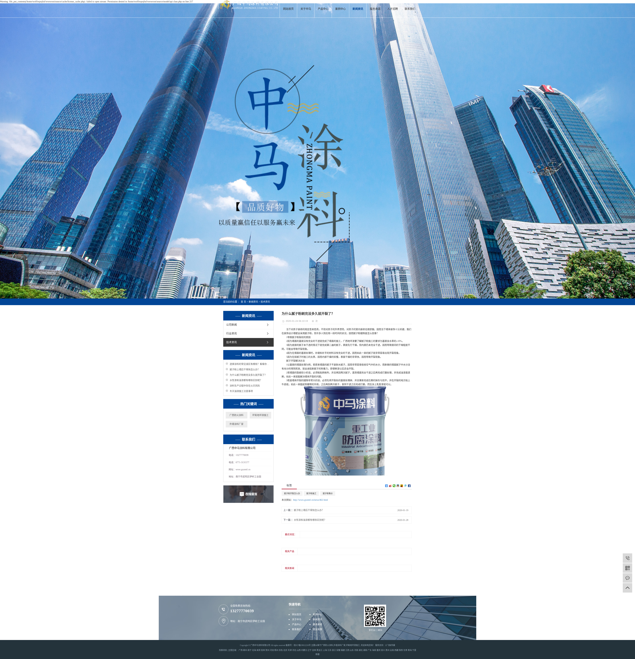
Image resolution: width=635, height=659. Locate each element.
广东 (370, 650)
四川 (383, 650)
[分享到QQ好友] (398, 485)
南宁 (250, 650)
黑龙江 (319, 650)
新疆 (317, 654)
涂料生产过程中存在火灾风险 (245, 385)
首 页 (243, 301)
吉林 (314, 650)
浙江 (334, 650)
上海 (325, 650)
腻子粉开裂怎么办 (292, 493)
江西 (347, 650)
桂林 (263, 650)
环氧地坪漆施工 (260, 415)
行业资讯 (231, 333)
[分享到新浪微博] (390, 485)
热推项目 (223, 650)
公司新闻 (231, 324)
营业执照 (317, 629)
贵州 (387, 650)
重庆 (379, 650)
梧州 (276, 650)
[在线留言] (627, 578)
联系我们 (410, 8)
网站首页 (288, 8)
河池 (272, 650)
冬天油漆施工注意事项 (241, 391)
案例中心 (340, 8)
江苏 (329, 650)
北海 (254, 650)
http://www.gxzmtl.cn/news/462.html (310, 500)
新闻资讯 (358, 8)
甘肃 (405, 650)
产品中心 (323, 8)
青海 (410, 650)
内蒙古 (304, 650)
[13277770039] (627, 558)
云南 (392, 650)
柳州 (245, 650)
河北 (294, 650)
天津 (290, 650)
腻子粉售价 (328, 493)
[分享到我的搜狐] (401, 485)
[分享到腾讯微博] (405, 485)
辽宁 (310, 650)
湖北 (361, 650)
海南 (374, 650)
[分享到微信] (394, 485)
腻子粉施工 (311, 493)
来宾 (258, 650)
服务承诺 (375, 8)
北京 (285, 650)
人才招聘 (392, 8)
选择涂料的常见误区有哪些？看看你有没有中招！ (250, 364)
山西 (299, 650)
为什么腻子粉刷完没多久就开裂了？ (248, 375)
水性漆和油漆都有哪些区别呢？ (246, 380)
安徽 (338, 650)
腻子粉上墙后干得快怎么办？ (245, 369)
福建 (343, 650)
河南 (356, 650)
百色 (281, 650)
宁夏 (414, 650)
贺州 (267, 650)
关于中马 (305, 8)
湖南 (365, 650)
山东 (352, 650)
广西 (241, 650)
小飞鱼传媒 (390, 645)
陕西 (401, 650)
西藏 (396, 650)
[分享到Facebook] (409, 485)
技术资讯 (265, 301)
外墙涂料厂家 (236, 424)
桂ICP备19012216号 (302, 645)
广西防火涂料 (236, 415)
